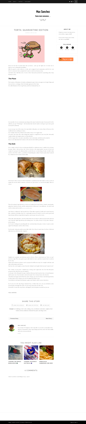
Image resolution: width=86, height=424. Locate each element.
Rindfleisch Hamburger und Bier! (46, 362)
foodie (17, 310)
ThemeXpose (22, 422)
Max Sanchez (22, 325)
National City (32, 310)
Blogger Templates (11, 422)
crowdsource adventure (39, 309)
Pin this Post (46, 305)
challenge (18, 309)
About (14, 1)
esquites (48, 309)
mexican (21, 310)
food (51, 309)
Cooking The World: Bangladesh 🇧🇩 (14, 362)
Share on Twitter (33, 305)
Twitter (61, 49)
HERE (67, 39)
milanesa (26, 310)
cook (25, 309)
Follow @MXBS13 (12, 292)
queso (36, 310)
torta (45, 310)
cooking (28, 309)
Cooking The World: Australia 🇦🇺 (30, 362)
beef (14, 309)
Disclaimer (27, 1)
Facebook (73, 49)
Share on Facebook (18, 305)
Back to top (74, 422)
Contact (20, 1)
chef (22, 309)
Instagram (67, 49)
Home (9, 1)
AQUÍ (70, 34)
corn (32, 309)
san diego (41, 310)
